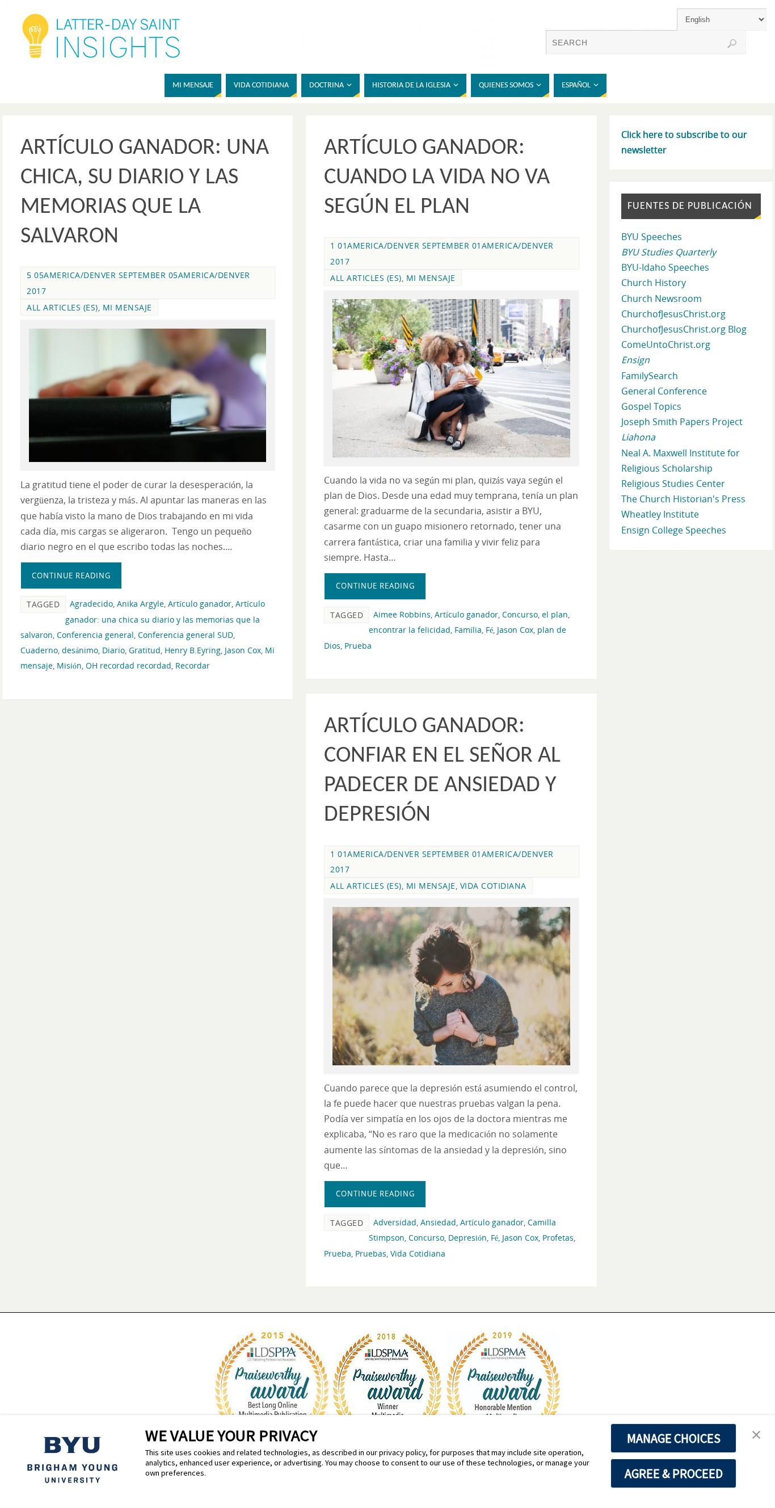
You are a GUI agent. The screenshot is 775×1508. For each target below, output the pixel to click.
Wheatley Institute (660, 514)
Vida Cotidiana (417, 1253)
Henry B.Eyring (193, 650)
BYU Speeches (651, 236)
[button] (756, 1435)
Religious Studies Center (673, 483)
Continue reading (71, 575)
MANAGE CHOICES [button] (674, 1438)
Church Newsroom (661, 298)
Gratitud (145, 650)
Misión (69, 665)
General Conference (664, 391)
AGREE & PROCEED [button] (674, 1473)
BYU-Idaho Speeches (665, 267)
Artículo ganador (199, 603)
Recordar (192, 665)
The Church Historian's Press (683, 499)
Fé (489, 629)
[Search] (732, 43)
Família (468, 629)
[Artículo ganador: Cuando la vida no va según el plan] (451, 378)
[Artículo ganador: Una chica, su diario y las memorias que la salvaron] (147, 395)
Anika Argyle (140, 603)
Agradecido (91, 603)
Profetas (558, 1237)
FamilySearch (649, 375)
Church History (653, 282)
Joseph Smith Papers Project (682, 421)
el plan (555, 614)
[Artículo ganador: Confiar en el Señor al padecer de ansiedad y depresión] (451, 986)
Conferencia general (95, 634)
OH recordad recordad (128, 665)
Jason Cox (243, 650)
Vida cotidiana (493, 885)
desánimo (80, 650)
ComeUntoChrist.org (665, 344)
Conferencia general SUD (185, 634)
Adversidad (394, 1222)
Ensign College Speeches (673, 530)
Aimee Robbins (402, 614)
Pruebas (370, 1253)
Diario (113, 650)
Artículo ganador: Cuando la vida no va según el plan (437, 178)
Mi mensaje (127, 307)
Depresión (467, 1237)
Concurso (520, 614)
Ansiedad (438, 1222)
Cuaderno (39, 650)
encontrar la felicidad (409, 629)
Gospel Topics (651, 406)
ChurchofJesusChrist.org (673, 314)
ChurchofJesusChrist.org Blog (684, 329)
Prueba (358, 645)
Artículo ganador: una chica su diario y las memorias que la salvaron (142, 619)
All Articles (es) (62, 307)
